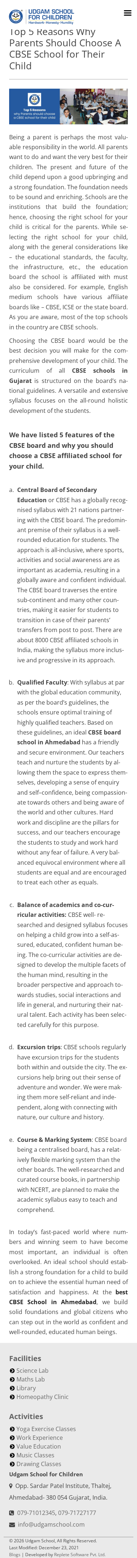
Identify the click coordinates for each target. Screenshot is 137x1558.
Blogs (14, 1554)
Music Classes (35, 1455)
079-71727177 (77, 1513)
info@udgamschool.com (51, 1524)
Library (26, 1388)
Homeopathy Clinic (42, 1397)
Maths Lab (30, 1379)
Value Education (38, 1446)
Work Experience (39, 1438)
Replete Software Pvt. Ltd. (80, 1554)
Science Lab (32, 1371)
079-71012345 (36, 1513)
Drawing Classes (38, 1464)
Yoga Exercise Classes (46, 1429)
